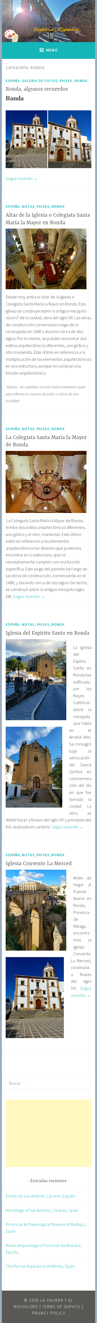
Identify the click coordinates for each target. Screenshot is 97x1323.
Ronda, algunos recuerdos (37, 89)
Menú (52, 50)
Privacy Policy (48, 1313)
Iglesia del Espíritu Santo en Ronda (47, 633)
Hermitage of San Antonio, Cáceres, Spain (42, 1210)
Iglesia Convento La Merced (39, 864)
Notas (28, 206)
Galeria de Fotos (40, 80)
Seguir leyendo (22, 178)
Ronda (81, 80)
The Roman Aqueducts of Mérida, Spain (40, 1266)
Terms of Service (61, 1306)
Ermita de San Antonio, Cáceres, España (40, 1196)
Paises (66, 80)
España (13, 80)
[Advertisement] (48, 1133)
